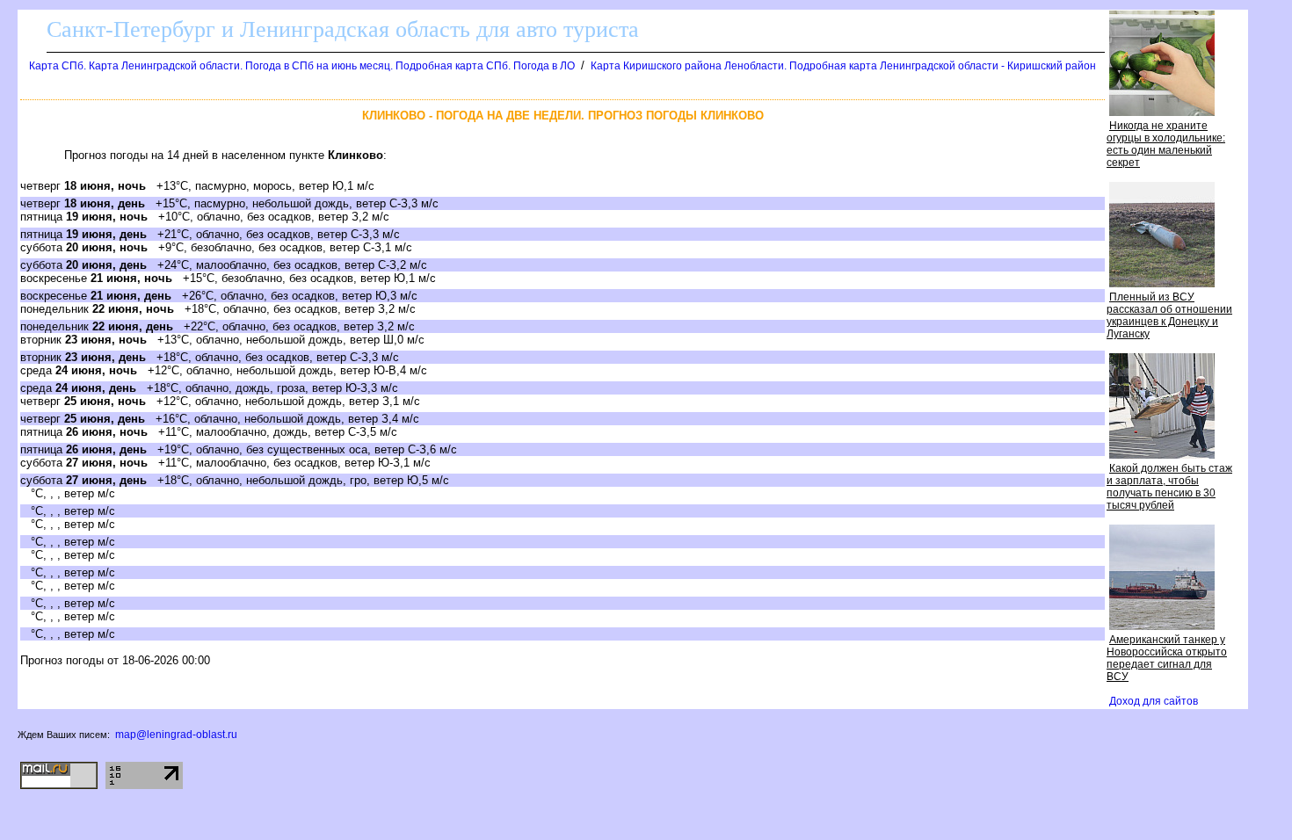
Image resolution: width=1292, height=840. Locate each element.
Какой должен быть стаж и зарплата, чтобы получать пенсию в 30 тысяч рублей (1169, 486)
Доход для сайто (1153, 701)
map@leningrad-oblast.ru (176, 734)
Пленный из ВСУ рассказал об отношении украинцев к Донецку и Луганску (1169, 315)
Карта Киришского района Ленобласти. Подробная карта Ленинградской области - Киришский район (843, 66)
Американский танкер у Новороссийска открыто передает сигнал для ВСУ (1167, 658)
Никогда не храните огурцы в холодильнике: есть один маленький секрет (1166, 144)
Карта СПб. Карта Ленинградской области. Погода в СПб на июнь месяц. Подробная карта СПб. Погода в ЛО (302, 66)
